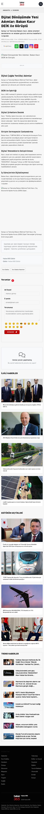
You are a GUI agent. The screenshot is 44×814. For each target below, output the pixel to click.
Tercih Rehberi (36, 768)
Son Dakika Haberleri (18, 269)
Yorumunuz (8, 307)
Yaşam (3, 778)
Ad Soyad (7, 289)
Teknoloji (34, 756)
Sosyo (33, 778)
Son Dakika (5, 269)
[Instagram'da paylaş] (31, 46)
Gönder (11, 332)
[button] (2, 4)
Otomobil (34, 771)
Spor (3, 775)
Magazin (4, 771)
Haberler (4, 756)
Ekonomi (4, 768)
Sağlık (3, 781)
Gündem (4, 762)
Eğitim (33, 765)
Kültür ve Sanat (36, 759)
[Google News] (7, 46)
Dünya (3, 765)
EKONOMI (16, 10)
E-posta (7, 298)
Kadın (3, 784)
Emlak (33, 775)
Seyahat (34, 762)
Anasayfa (6, 10)
